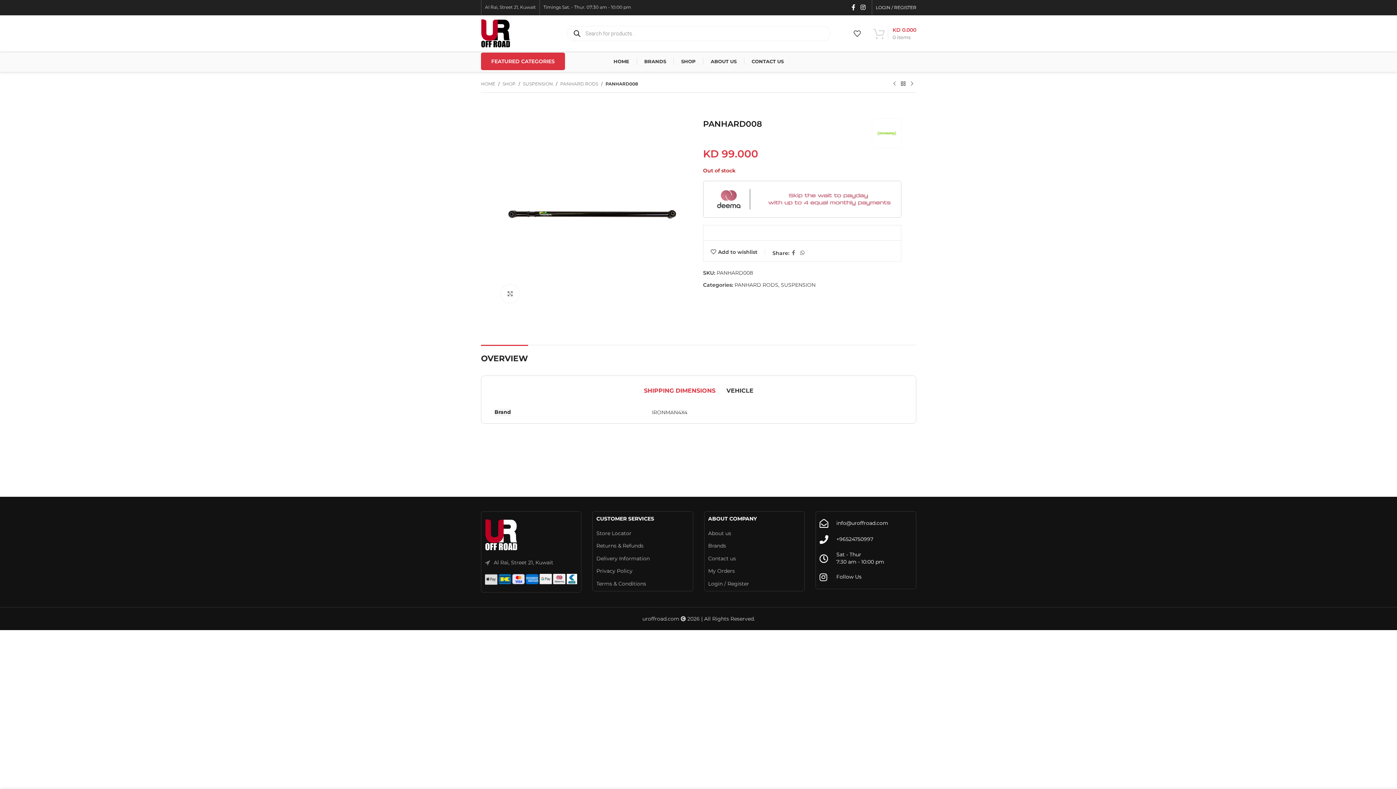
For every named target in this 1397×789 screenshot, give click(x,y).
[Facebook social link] (853, 7)
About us (719, 533)
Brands (717, 545)
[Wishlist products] (857, 33)
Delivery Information (623, 558)
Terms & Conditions (621, 583)
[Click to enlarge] (510, 294)
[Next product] (912, 84)
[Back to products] (903, 84)
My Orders (721, 571)
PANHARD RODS (579, 84)
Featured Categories (523, 61)
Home (488, 84)
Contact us (722, 558)
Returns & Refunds (620, 545)
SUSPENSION (538, 84)
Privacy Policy (614, 571)
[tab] (679, 391)
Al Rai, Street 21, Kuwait (523, 562)
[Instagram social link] (863, 7)
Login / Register (728, 583)
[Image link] (501, 535)
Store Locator (613, 533)
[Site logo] (495, 33)
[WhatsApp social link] (802, 253)
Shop (509, 84)
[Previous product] (894, 84)
